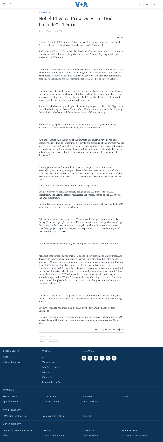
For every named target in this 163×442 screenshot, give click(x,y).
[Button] (120, 37)
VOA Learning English (53, 416)
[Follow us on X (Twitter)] (89, 358)
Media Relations (90, 435)
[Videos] (147, 4)
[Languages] (140, 4)
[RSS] (108, 358)
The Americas (48, 362)
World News (45, 13)
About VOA (8, 435)
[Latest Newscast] (155, 4)
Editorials (87, 416)
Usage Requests (129, 430)
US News (7, 357)
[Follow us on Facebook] (84, 358)
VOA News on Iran (51, 401)
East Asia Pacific (50, 367)
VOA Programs (10, 396)
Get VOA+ (47, 430)
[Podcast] (114, 358)
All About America (12, 362)
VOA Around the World (54, 435)
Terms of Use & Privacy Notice (17, 430)
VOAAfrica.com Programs (15, 416)
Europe (45, 372)
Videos (125, 396)
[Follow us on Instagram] (102, 358)
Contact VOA (88, 430)
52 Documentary (90, 401)
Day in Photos (49, 396)
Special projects (10, 401)
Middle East (48, 377)
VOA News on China (92, 396)
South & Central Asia (52, 382)
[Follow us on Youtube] (96, 358)
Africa (45, 357)
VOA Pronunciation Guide (134, 435)
